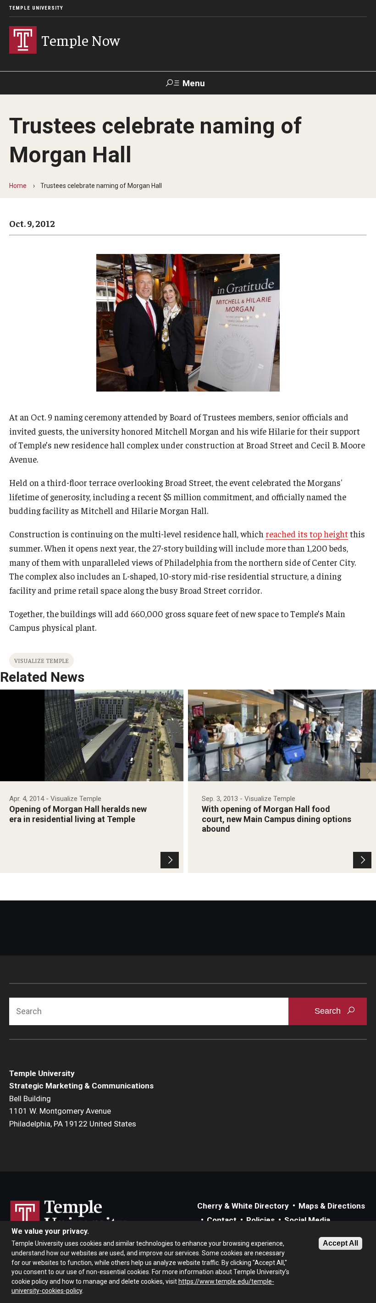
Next (368, 770)
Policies (260, 1220)
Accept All (340, 1243)
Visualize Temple (41, 660)
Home (18, 185)
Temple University (36, 8)
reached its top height (306, 533)
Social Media (307, 1220)
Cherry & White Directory (243, 1205)
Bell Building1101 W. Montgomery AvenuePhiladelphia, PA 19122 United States (72, 1111)
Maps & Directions (332, 1205)
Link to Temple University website (68, 1217)
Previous (8, 770)
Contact (222, 1220)
